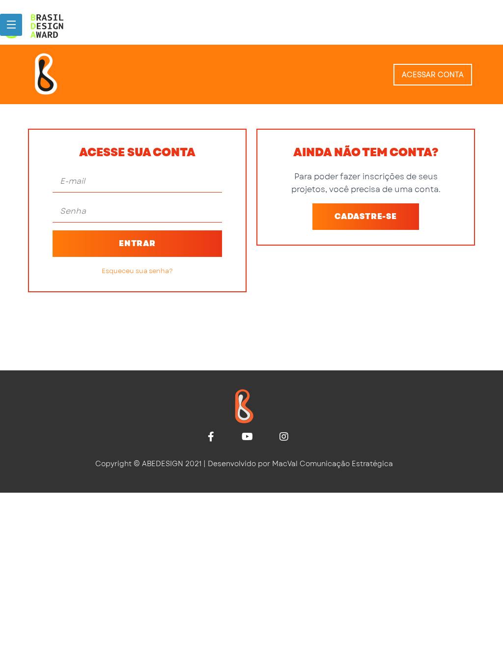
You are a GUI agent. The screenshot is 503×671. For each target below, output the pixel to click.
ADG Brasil (64, 26)
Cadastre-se (366, 216)
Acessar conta (433, 75)
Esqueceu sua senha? (137, 271)
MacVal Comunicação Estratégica (332, 464)
